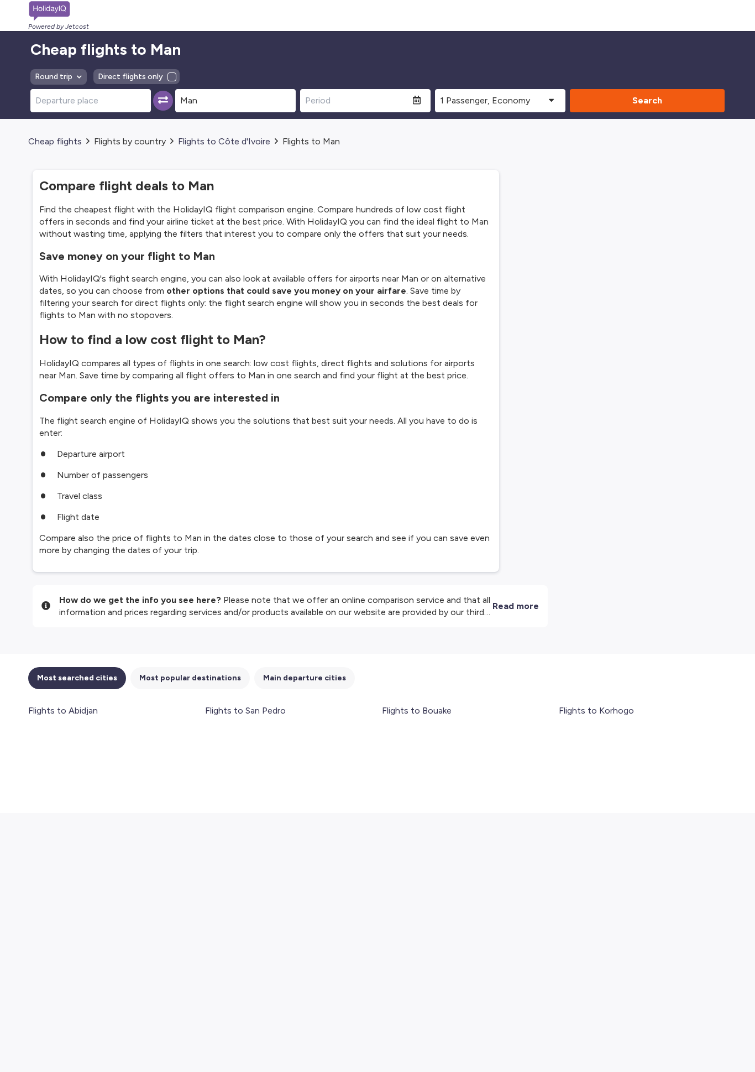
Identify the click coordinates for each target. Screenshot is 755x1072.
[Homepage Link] (58, 11)
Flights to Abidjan (63, 710)
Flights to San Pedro (245, 710)
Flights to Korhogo (596, 710)
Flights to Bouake (417, 710)
